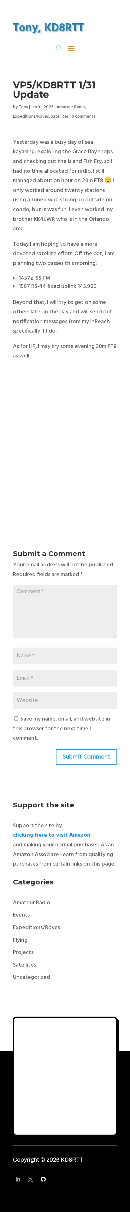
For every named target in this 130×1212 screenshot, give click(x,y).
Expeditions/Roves (31, 116)
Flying (20, 940)
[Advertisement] (65, 456)
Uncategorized (31, 977)
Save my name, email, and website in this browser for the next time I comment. (61, 729)
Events (21, 915)
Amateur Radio (70, 107)
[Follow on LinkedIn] (18, 1179)
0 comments (83, 116)
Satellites (60, 116)
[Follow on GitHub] (43, 1179)
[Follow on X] (31, 1179)
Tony (23, 107)
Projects (23, 952)
